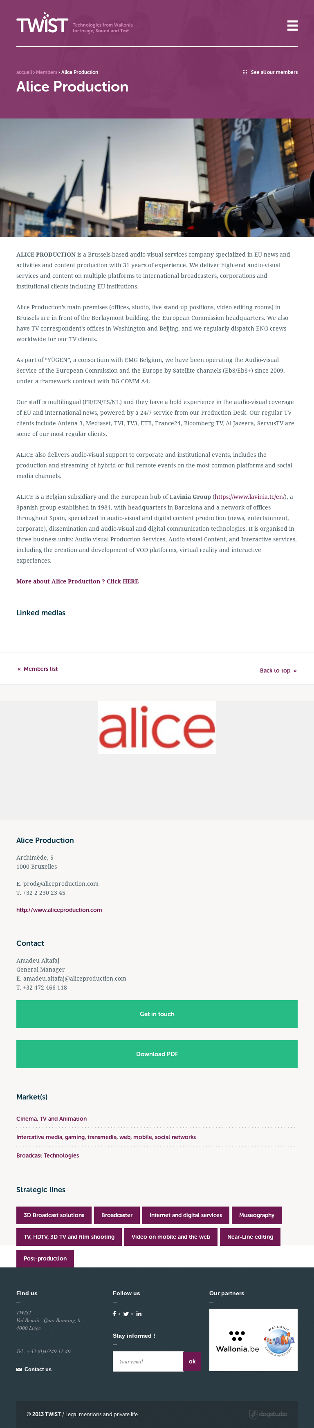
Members (46, 72)
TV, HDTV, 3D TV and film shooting (69, 1237)
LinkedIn (139, 1314)
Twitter (126, 1314)
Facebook (114, 1314)
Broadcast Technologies (47, 1155)
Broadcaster (116, 1215)
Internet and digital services (186, 1215)
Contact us (38, 1369)
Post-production (45, 1258)
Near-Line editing (250, 1237)
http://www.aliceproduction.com (59, 910)
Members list (41, 669)
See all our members (274, 72)
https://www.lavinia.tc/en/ (250, 497)
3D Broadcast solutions (54, 1215)
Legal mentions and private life (101, 1414)
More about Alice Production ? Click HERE (77, 581)
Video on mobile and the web (171, 1237)
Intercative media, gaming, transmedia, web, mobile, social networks (106, 1137)
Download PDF (157, 1054)
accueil (24, 72)
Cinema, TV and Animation (51, 1118)
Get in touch (157, 1014)
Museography (256, 1215)
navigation (292, 25)
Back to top (275, 670)
